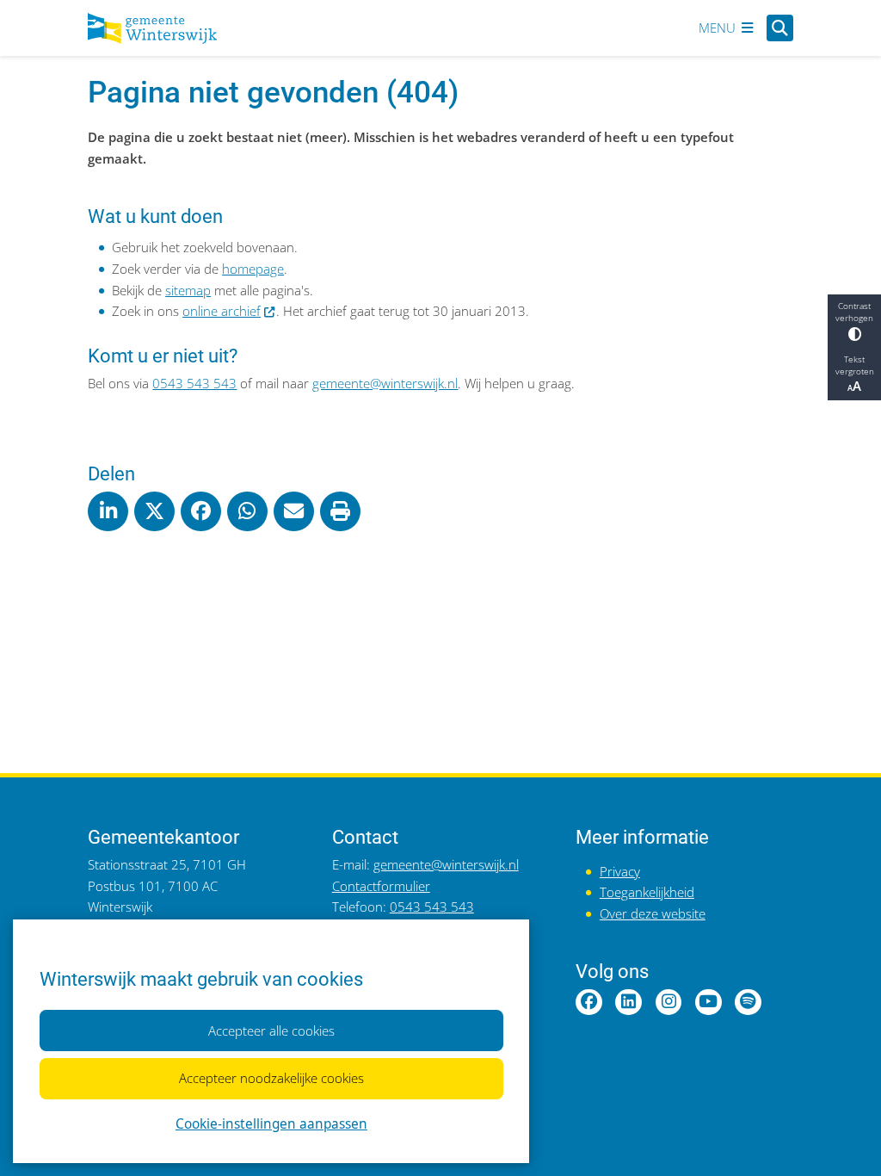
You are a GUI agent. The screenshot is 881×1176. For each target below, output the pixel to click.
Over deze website (652, 914)
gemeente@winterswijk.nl (385, 383)
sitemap (188, 291)
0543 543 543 (194, 383)
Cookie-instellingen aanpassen (271, 1124)
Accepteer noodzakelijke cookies (271, 1078)
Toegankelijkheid (647, 892)
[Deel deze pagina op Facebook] (200, 511)
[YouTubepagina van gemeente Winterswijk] (708, 1002)
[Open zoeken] (780, 28)
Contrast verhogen (854, 312)
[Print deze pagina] (340, 511)
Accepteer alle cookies (271, 1031)
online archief (221, 311)
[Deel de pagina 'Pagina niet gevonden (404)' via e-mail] (293, 511)
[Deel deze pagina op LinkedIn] (107, 511)
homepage (253, 269)
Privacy (620, 872)
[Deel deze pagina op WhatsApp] (247, 511)
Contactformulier (381, 886)
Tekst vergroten (854, 365)
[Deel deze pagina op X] (154, 511)
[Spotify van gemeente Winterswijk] (748, 1002)
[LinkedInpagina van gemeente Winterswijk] (628, 1002)
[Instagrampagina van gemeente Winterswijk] (669, 1002)
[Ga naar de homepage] (152, 28)
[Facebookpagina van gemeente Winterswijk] (589, 1002)
